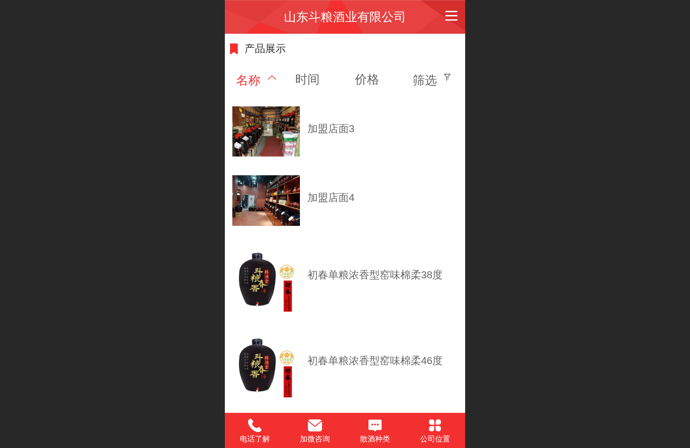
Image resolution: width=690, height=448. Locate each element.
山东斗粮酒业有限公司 (345, 16)
